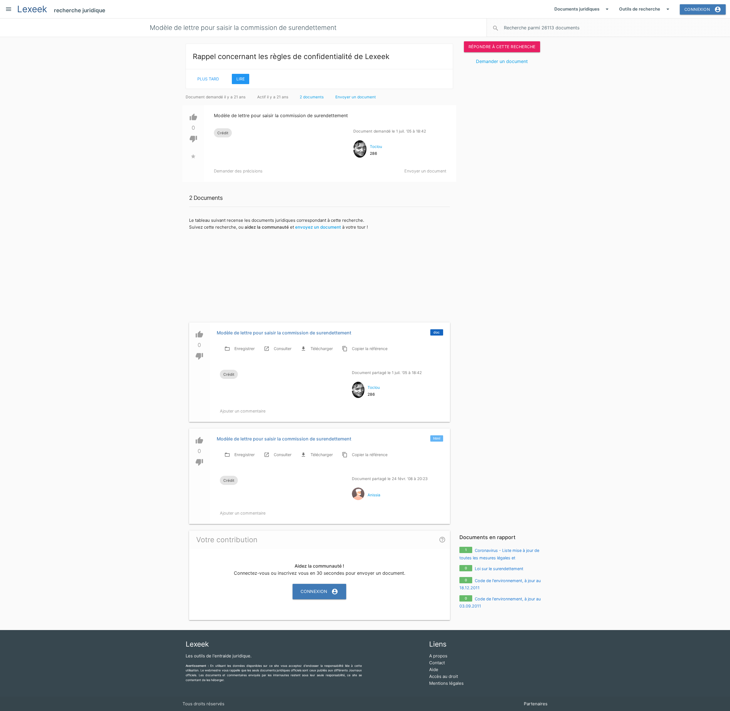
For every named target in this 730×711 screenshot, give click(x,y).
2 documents (312, 97)
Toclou (376, 146)
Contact (437, 662)
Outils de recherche (645, 9)
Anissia (374, 495)
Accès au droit (443, 676)
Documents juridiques (582, 9)
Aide (433, 669)
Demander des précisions (238, 170)
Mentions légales (446, 683)
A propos (438, 656)
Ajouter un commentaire (242, 411)
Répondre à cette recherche (502, 46)
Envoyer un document (355, 97)
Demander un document (502, 61)
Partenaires (536, 703)
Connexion (702, 9)
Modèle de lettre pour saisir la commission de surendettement (284, 333)
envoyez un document (318, 227)
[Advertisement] (501, 156)
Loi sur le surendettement (499, 568)
